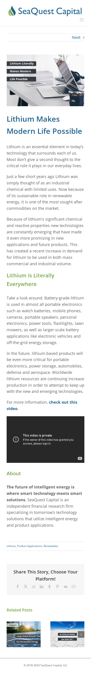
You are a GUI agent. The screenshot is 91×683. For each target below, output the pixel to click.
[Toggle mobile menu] (82, 19)
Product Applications (29, 546)
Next (76, 37)
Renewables (51, 546)
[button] (10, 634)
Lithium (11, 546)
